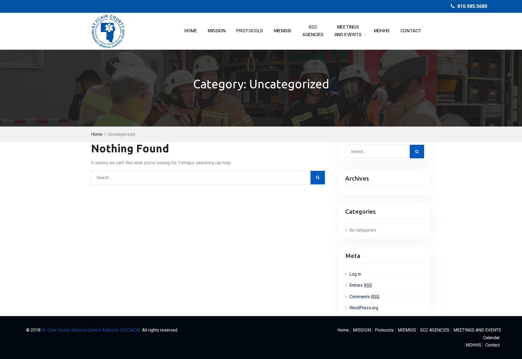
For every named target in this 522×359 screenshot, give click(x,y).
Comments (364, 296)
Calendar (491, 337)
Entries (360, 285)
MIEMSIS (282, 30)
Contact (410, 30)
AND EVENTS (348, 30)
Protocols (249, 30)
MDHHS (382, 30)
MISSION (216, 30)
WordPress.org (363, 307)
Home (190, 30)
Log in (355, 274)
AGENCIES (313, 30)
